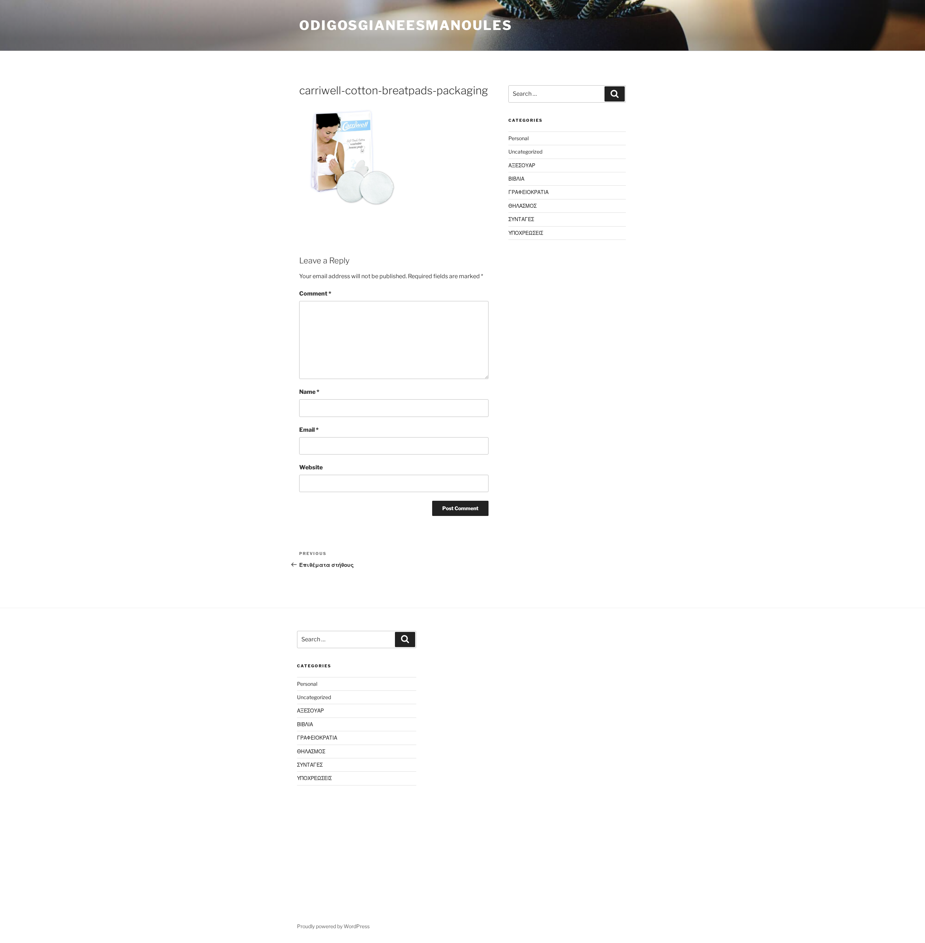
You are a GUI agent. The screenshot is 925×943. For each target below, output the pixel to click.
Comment (315, 293)
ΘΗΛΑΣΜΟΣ (522, 206)
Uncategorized (525, 151)
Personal (518, 138)
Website (311, 467)
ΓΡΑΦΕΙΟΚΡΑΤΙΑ (528, 192)
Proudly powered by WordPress (333, 926)
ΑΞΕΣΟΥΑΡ (521, 165)
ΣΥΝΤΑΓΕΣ (521, 219)
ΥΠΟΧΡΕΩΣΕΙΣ (525, 233)
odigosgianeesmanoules (405, 25)
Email (309, 429)
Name (309, 391)
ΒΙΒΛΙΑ (516, 179)
